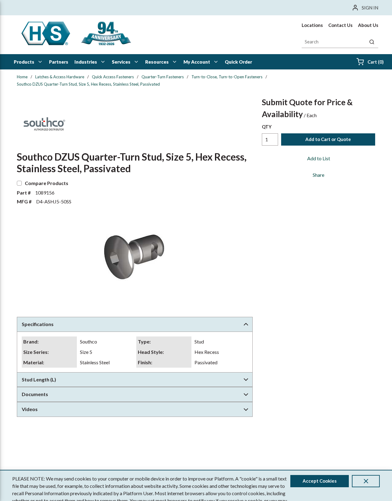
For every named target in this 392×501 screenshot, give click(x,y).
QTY (267, 126)
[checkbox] (19, 183)
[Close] (366, 481)
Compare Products (46, 183)
